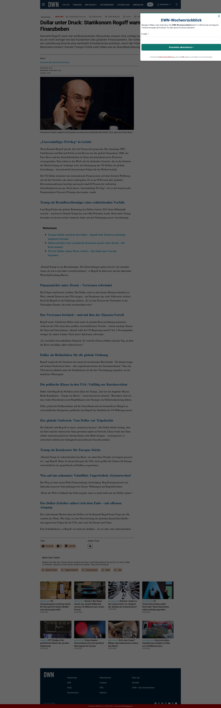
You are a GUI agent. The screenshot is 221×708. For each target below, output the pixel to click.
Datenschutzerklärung (166, 57)
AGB (182, 57)
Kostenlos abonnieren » (181, 47)
